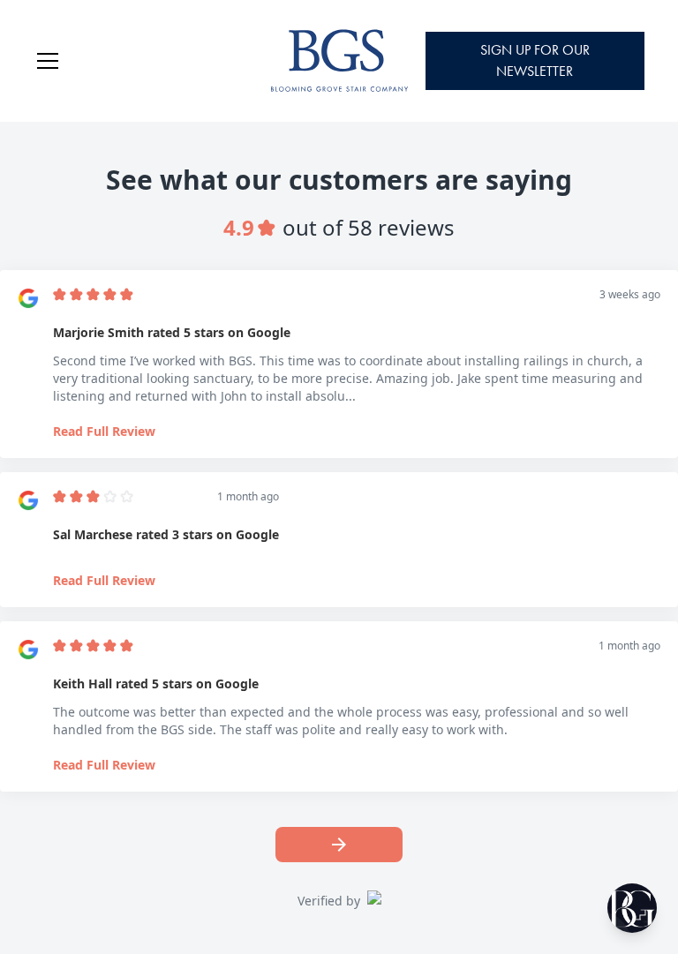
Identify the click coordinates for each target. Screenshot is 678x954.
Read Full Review (104, 431)
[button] (139, 61)
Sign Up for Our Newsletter (535, 60)
